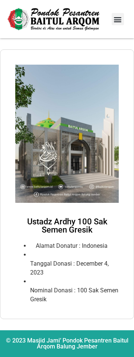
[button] (118, 19)
